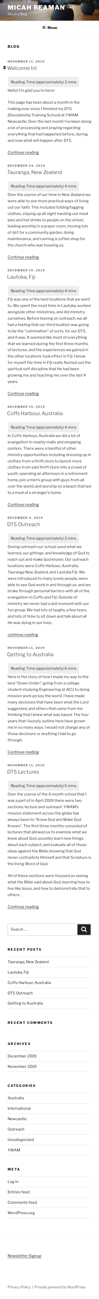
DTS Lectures (23, 772)
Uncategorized (21, 1139)
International (19, 1108)
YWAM (14, 1150)
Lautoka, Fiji (21, 277)
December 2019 (22, 1056)
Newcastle (17, 1119)
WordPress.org (21, 1213)
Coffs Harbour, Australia (35, 413)
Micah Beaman (36, 7)
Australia (16, 1098)
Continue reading (23, 152)
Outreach (16, 1129)
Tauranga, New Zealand (34, 172)
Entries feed (19, 1192)
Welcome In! (22, 68)
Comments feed (22, 1202)
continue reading (23, 634)
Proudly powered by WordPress (60, 1287)
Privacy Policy (19, 1287)
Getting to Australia (30, 654)
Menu (52, 27)
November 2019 (22, 1066)
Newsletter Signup (24, 1256)
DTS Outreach (23, 524)
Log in (13, 1181)
